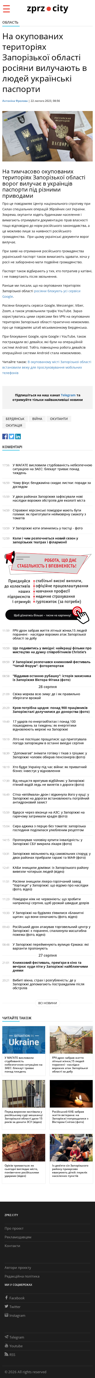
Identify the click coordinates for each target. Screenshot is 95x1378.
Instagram (17, 1315)
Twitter (15, 1306)
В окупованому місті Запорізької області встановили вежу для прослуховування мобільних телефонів (46, 367)
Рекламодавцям (18, 1237)
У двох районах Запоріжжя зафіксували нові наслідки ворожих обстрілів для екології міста (49, 498)
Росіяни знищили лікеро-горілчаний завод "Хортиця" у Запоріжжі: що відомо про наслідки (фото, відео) (50, 885)
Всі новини (47, 1003)
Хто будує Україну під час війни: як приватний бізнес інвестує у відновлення (50, 769)
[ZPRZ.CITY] (47, 8)
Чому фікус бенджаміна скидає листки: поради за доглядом (52, 485)
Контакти (12, 1245)
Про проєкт (14, 1228)
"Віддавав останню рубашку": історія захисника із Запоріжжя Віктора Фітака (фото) (52, 678)
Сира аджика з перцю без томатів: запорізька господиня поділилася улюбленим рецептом (49, 828)
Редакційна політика (22, 1276)
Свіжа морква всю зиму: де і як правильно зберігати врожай (46, 696)
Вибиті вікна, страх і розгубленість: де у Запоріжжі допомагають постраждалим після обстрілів (48, 984)
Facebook (17, 1298)
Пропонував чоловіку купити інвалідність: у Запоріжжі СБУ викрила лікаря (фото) (47, 842)
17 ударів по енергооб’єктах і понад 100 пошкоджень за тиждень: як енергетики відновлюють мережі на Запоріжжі (44, 725)
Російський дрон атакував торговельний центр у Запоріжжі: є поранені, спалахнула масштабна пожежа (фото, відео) (51, 930)
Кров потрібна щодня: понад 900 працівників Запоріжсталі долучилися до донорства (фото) (51, 710)
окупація (14, 425)
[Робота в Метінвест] (47, 587)
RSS (12, 1354)
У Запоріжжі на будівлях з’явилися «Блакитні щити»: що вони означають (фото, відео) (48, 915)
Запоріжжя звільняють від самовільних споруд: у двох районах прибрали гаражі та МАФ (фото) (52, 855)
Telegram (68, 395)
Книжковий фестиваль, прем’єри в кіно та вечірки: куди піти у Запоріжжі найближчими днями (50, 966)
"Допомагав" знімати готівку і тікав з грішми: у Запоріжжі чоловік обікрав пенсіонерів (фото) (50, 755)
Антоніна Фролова (15, 101)
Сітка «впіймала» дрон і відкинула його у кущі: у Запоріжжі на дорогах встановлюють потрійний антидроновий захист (51, 798)
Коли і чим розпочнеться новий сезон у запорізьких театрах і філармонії (45, 540)
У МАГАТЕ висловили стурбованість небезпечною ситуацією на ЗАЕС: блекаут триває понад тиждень (52, 469)
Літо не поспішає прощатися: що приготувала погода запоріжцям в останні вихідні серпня (49, 741)
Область (10, 22)
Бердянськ (15, 419)
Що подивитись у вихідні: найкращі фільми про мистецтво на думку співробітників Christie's (52, 650)
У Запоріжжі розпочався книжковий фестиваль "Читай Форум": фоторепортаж (51, 664)
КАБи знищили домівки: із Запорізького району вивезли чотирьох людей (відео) (51, 869)
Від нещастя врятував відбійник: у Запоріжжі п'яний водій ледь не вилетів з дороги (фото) (48, 782)
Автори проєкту (18, 1267)
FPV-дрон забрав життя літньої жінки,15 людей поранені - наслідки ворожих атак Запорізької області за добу (50, 634)
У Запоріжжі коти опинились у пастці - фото (48, 528)
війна (37, 419)
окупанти (59, 419)
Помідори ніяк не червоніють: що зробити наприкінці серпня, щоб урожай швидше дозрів (51, 901)
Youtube (16, 1346)
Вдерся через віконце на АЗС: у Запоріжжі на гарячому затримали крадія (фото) (49, 814)
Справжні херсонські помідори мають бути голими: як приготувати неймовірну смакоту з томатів (49, 514)
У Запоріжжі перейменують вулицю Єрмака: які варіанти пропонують (51, 946)
